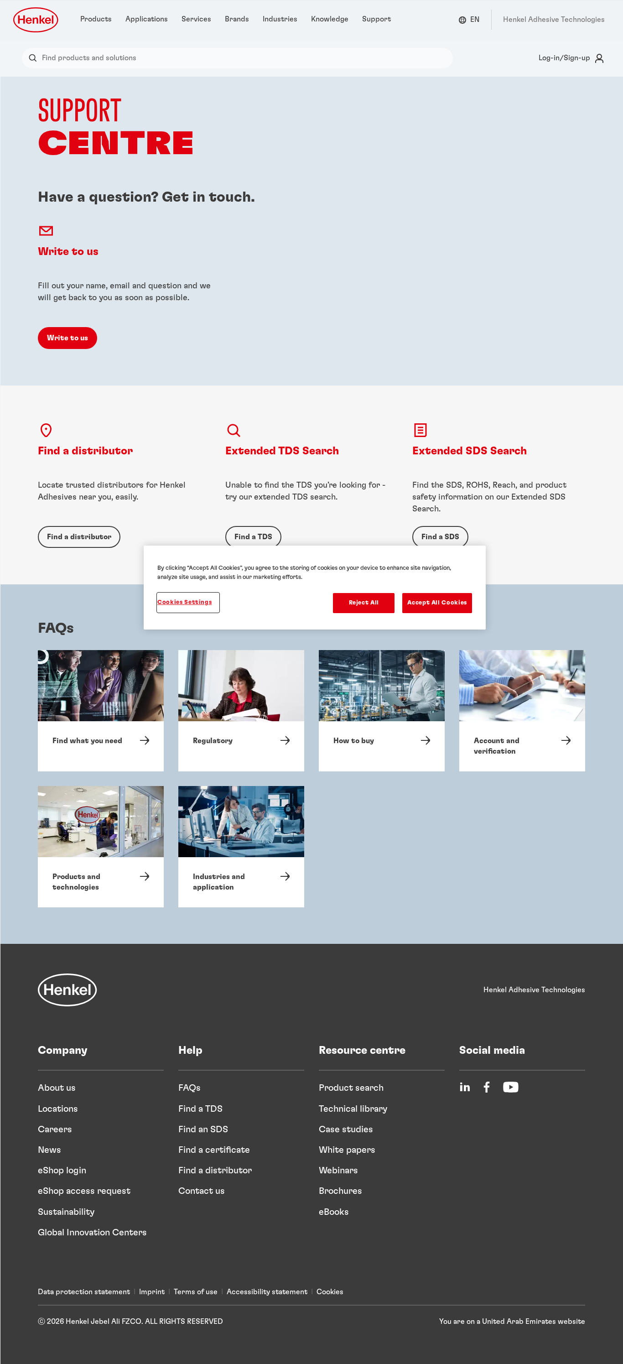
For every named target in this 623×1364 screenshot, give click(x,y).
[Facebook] (486, 1087)
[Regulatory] (241, 710)
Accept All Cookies (437, 603)
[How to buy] (382, 710)
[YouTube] (511, 1087)
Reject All (364, 603)
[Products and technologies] (101, 846)
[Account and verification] (522, 710)
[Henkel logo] (36, 19)
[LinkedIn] (464, 1087)
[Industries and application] (241, 846)
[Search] (35, 58)
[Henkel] (67, 990)
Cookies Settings (184, 602)
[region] (315, 588)
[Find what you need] (101, 710)
